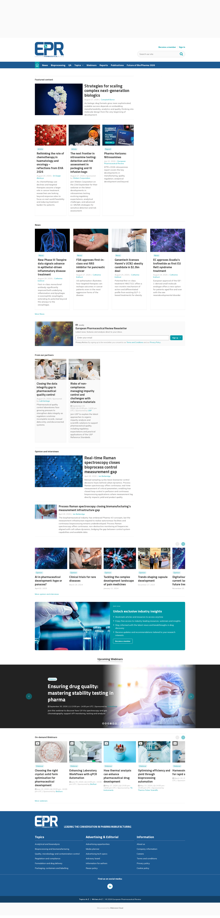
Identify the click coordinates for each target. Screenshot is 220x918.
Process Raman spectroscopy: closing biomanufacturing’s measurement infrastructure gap (95, 508)
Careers (140, 853)
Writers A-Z (97, 899)
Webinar (39, 679)
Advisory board (93, 858)
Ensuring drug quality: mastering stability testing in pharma (68, 692)
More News (39, 314)
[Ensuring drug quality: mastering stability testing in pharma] (111, 723)
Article (40, 149)
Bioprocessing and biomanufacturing (52, 849)
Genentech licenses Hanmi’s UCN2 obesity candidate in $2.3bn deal (129, 265)
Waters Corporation (81, 178)
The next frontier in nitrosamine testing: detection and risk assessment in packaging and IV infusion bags (83, 162)
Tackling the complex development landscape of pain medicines (119, 580)
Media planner (92, 849)
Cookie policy (143, 868)
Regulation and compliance (47, 858)
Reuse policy (92, 868)
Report (108, 149)
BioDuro (59, 791)
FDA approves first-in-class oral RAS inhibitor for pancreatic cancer (90, 265)
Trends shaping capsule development (153, 579)
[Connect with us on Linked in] (110, 886)
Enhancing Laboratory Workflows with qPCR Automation (83, 774)
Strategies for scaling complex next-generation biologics (106, 90)
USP (90, 410)
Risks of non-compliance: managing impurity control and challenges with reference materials (82, 392)
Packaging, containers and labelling (51, 868)
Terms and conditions (147, 858)
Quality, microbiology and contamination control (57, 853)
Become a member (167, 47)
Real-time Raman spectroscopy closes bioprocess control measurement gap (102, 465)
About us (141, 844)
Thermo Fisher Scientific (148, 790)
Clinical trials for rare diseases (82, 579)
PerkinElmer (99, 706)
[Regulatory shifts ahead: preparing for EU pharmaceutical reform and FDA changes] (105, 723)
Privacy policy (143, 863)
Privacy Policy (155, 342)
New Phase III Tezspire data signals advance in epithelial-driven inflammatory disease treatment (52, 267)
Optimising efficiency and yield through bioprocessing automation (154, 776)
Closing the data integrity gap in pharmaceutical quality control (47, 389)
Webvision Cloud (116, 908)
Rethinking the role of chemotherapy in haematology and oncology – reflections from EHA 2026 (50, 162)
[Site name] (49, 56)
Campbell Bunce (108, 99)
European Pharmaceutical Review (115, 162)
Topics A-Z (84, 899)
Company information (147, 849)
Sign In (182, 47)
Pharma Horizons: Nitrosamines (115, 155)
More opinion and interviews (47, 594)
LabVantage (44, 401)
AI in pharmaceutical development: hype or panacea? (48, 580)
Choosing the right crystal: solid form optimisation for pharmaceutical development (46, 777)
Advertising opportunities (98, 844)
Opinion (39, 572)
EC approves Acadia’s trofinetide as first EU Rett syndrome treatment (167, 265)
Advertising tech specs (96, 853)
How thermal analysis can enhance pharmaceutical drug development (117, 776)
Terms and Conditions (135, 342)
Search (181, 53)
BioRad (93, 784)
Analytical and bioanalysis (47, 844)
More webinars (41, 801)
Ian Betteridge (105, 476)
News (41, 255)
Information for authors (96, 863)
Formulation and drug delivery (48, 863)
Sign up (175, 337)
